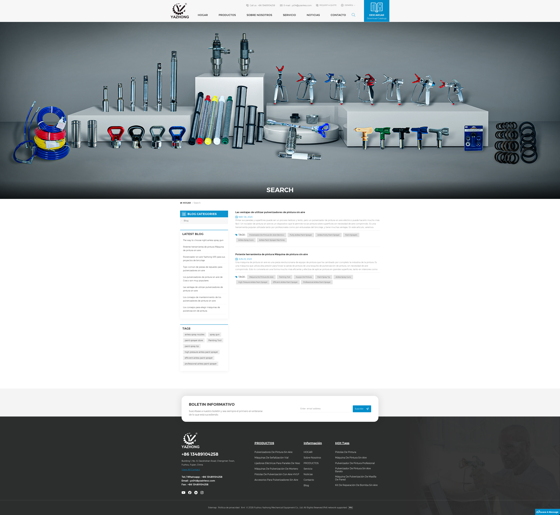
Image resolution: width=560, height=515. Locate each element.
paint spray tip (323, 277)
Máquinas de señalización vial (271, 457)
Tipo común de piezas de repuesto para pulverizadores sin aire (202, 269)
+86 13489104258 (266, 5)
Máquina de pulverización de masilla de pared (355, 478)
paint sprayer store (194, 340)
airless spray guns (245, 240)
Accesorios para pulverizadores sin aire (276, 479)
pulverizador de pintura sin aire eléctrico (266, 235)
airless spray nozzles (194, 334)
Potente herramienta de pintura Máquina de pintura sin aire (271, 254)
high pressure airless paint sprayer (252, 282)
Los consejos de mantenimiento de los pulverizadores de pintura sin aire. (202, 299)
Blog (186, 220)
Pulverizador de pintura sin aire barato (353, 470)
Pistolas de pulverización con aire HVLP (276, 474)
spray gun (214, 334)
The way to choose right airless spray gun (203, 240)
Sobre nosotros (259, 15)
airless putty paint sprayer (328, 235)
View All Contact (191, 469)
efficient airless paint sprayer (285, 282)
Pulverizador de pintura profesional (355, 463)
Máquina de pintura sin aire (261, 277)
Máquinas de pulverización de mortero (276, 468)
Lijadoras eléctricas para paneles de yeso (277, 463)
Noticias (313, 15)
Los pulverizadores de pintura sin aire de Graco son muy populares (203, 279)
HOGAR (203, 15)
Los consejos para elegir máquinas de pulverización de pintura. (201, 309)
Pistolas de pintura (345, 452)
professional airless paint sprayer (316, 282)
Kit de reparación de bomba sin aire (356, 485)
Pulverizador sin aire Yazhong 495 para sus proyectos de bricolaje (204, 259)
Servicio (289, 15)
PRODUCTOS (227, 15)
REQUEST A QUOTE (328, 5)
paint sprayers (351, 235)
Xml (243, 507)
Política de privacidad (228, 507)
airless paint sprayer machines (272, 240)
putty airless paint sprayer (301, 235)
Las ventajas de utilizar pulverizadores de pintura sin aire (270, 212)
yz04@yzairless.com (302, 5)
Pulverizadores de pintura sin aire (273, 452)
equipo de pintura (304, 277)
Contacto (338, 15)
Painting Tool (284, 277)
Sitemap (212, 507)
